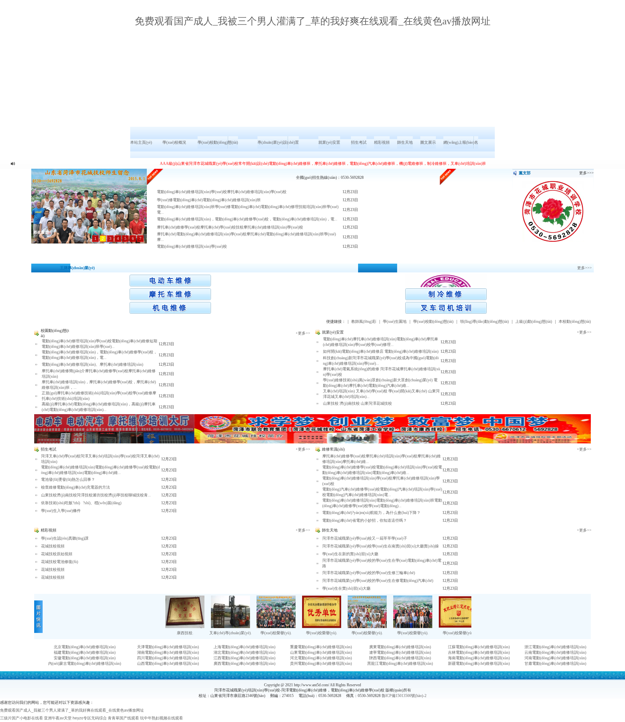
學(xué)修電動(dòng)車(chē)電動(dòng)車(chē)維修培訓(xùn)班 (209, 200)
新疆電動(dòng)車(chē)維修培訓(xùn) (479, 663)
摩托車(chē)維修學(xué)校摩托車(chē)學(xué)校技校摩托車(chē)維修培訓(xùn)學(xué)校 (230, 227)
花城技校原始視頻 (56, 554)
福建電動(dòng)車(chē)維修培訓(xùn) (85, 652)
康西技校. (185, 633)
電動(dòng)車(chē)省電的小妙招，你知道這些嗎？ (364, 520)
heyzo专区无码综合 (90, 718)
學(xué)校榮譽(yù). (276, 633)
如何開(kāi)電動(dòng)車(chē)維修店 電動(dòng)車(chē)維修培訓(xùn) (380, 351)
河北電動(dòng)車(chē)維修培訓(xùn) (321, 658)
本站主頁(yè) (141, 142)
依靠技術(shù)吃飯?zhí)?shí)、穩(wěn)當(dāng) (81, 503)
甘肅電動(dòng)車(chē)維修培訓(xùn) (555, 663)
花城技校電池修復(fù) (59, 561)
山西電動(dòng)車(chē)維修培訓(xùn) (168, 663)
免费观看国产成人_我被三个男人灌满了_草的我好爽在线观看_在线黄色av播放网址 (313, 21)
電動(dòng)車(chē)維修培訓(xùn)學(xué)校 (192, 246)
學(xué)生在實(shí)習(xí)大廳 (346, 588)
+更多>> (303, 333)
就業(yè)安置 (329, 142)
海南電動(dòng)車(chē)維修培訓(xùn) (479, 658)
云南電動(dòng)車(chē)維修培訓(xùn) (555, 652)
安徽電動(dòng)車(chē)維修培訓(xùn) (85, 658)
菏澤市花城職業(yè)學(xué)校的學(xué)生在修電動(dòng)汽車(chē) (377, 580)
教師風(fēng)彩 (363, 321)
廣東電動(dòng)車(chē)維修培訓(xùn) (400, 647)
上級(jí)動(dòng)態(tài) (533, 321)
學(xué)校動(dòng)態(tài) (218, 142)
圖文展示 (428, 142)
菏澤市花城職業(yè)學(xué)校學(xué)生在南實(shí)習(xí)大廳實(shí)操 (380, 546)
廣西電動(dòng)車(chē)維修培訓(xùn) (244, 663)
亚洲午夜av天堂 (58, 718)
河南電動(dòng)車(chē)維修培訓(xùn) (555, 658)
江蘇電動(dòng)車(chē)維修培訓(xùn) (479, 647)
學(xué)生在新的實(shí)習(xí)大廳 (350, 554)
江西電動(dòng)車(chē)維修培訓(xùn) (244, 658)
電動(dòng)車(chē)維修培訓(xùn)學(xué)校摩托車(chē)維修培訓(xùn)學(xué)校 (221, 192)
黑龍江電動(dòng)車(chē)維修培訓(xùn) (400, 663)
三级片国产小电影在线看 (21, 718)
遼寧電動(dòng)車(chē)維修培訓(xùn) (400, 652)
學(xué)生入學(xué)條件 (61, 510)
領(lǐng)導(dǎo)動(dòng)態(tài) (484, 321)
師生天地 (405, 142)
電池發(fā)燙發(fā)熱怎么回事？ (68, 479)
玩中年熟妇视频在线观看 (161, 718)
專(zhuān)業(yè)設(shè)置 (278, 142)
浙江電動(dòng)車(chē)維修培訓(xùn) (555, 647)
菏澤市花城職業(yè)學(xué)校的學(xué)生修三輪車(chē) (368, 573)
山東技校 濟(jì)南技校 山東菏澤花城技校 (357, 403)
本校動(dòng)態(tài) (575, 321)
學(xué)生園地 (395, 321)
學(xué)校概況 (174, 142)
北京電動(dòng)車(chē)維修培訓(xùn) (85, 647)
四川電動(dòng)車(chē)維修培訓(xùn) (168, 658)
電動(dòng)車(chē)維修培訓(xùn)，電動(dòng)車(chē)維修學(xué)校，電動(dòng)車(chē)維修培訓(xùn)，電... (247, 219)
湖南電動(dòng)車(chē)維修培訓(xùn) (168, 652)
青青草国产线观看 (123, 718)
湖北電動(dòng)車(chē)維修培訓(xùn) (244, 652)
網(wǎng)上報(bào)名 (460, 142)
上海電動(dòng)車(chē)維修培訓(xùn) (244, 647)
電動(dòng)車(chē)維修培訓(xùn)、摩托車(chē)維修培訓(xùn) (92, 364)
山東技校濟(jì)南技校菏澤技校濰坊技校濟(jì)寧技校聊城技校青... (96, 495)
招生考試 (359, 142)
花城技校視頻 (52, 546)
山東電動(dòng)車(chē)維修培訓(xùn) (321, 652)
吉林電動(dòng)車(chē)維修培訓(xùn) (479, 652)
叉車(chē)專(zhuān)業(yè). (230, 633)
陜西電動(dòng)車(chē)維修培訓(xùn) (400, 658)
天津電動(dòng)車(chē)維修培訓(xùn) (168, 647)
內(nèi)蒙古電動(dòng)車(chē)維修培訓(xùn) (84, 663)
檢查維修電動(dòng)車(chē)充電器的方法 (75, 487)
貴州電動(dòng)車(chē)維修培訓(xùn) (321, 663)
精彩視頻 (382, 142)
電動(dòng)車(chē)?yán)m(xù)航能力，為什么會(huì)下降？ (371, 512)
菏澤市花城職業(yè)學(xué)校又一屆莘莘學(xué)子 (364, 538)
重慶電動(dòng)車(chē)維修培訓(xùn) (321, 647)
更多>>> (584, 268)
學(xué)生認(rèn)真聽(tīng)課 (65, 538)
